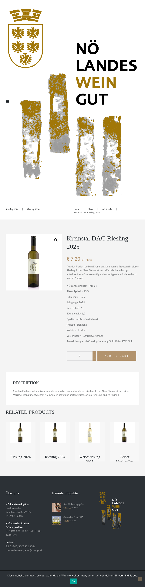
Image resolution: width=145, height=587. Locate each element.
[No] (140, 579)
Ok (73, 581)
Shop (90, 209)
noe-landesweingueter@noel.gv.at (24, 550)
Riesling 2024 (12, 209)
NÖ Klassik (107, 209)
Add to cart (117, 356)
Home (76, 209)
